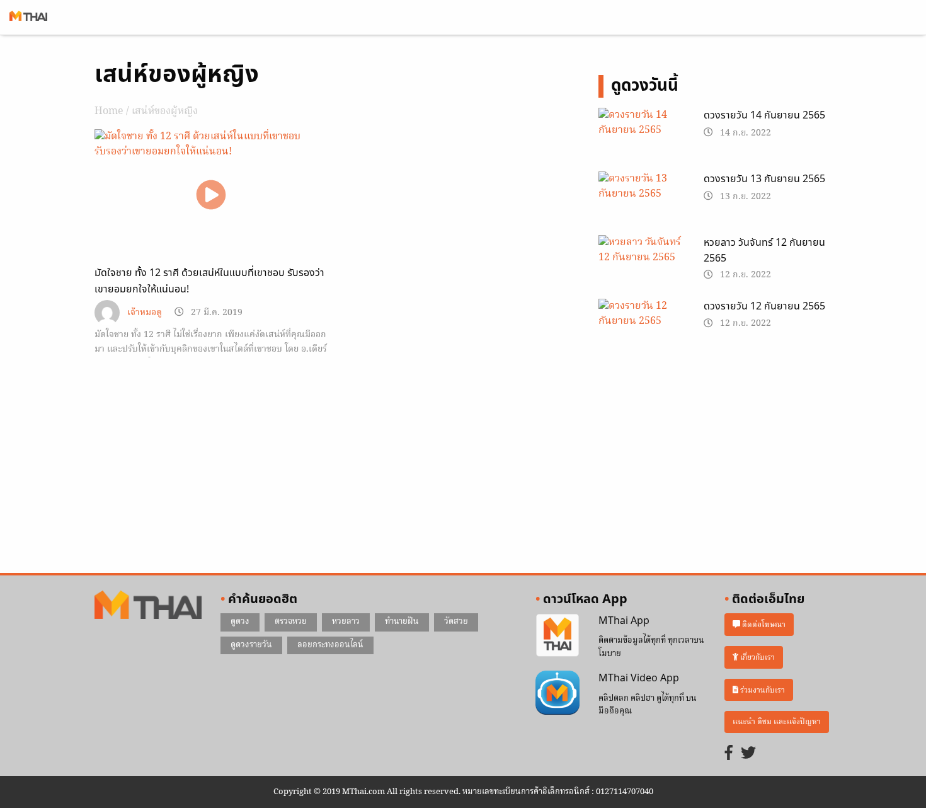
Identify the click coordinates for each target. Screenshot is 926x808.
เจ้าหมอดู (144, 313)
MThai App (623, 620)
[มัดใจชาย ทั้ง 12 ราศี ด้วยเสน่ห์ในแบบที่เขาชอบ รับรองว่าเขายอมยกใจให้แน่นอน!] (211, 194)
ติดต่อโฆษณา (763, 625)
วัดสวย (456, 621)
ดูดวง (240, 621)
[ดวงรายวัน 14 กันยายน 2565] (641, 138)
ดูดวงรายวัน (251, 645)
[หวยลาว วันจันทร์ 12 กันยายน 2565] (641, 265)
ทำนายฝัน (402, 621)
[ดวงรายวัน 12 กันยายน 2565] (641, 329)
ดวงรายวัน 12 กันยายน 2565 (764, 306)
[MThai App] (557, 635)
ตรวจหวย (291, 621)
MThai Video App (638, 678)
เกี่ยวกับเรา (756, 657)
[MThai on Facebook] (728, 754)
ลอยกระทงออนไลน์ (330, 645)
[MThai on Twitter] (748, 754)
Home (108, 111)
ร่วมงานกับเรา (761, 690)
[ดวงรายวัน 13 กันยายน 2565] (641, 201)
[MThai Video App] (557, 693)
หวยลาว (346, 621)
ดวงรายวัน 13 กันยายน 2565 (764, 179)
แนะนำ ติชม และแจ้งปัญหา (777, 722)
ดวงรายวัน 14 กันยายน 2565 (764, 115)
